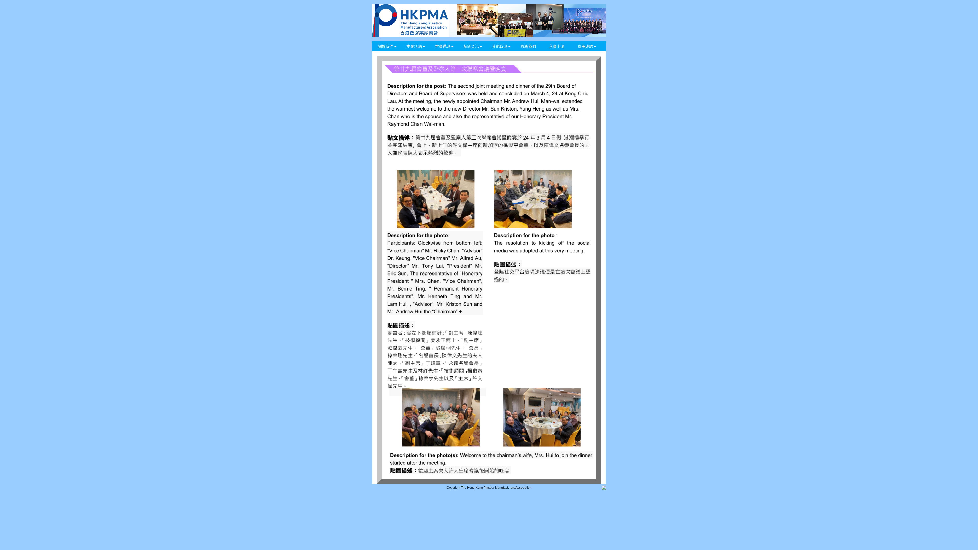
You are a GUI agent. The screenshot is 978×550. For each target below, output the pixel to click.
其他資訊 (499, 46)
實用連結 (585, 46)
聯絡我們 (528, 46)
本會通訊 (442, 46)
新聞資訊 (471, 46)
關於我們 (385, 46)
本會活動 (414, 46)
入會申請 (556, 46)
